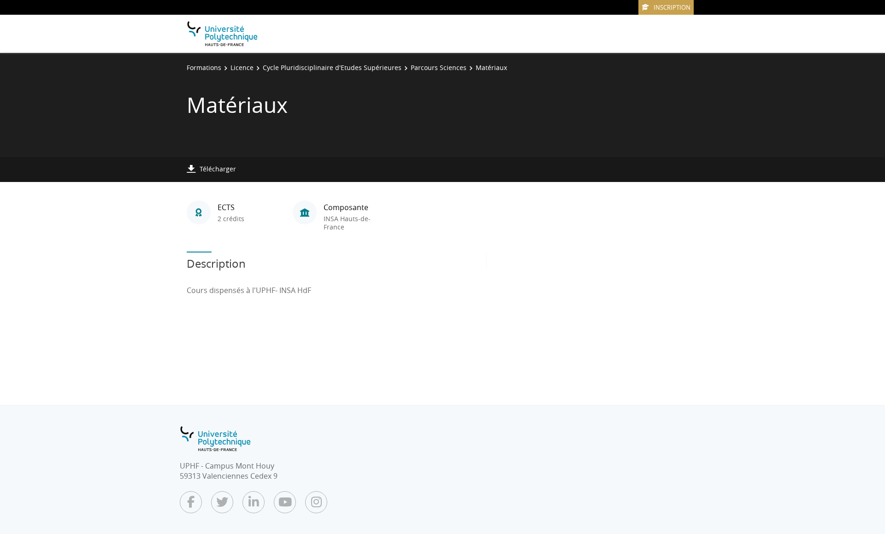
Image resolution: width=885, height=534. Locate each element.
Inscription (672, 7)
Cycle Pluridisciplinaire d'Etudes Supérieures (332, 67)
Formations (204, 67)
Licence (242, 67)
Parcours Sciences (438, 67)
